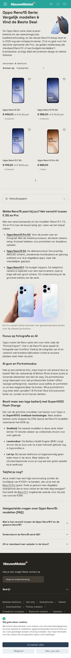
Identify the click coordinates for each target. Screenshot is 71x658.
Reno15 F (23, 492)
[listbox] (31, 68)
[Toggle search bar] (57, 4)
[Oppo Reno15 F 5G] (18, 141)
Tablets (62, 602)
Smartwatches (13, 606)
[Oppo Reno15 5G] (18, 90)
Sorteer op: (9, 68)
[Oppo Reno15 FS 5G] (52, 90)
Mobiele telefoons (12, 602)
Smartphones (46, 602)
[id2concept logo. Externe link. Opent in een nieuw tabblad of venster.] (3, 618)
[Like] (29, 79)
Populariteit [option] (22, 68)
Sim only (30, 602)
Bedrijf (6, 589)
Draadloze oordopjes (13, 611)
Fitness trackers (34, 606)
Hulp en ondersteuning (18, 579)
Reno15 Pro (9, 485)
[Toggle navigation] (5, 4)
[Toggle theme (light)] (51, 4)
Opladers (57, 611)
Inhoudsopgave (18, 198)
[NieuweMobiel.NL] (22, 4)
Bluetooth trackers (38, 611)
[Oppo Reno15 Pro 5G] (52, 141)
